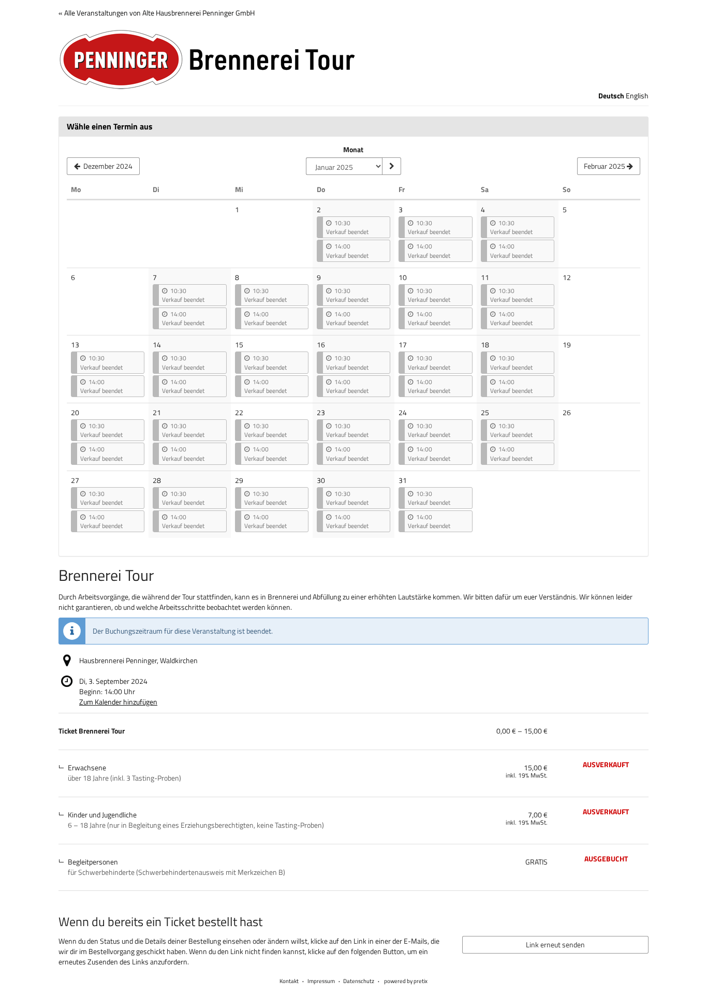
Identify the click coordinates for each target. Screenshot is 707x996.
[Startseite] (353, 59)
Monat (353, 149)
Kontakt (289, 981)
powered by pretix (406, 981)
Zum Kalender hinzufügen (118, 701)
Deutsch (611, 96)
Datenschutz (358, 981)
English (637, 96)
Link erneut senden (555, 944)
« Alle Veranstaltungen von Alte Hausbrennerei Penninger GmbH (156, 12)
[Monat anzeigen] (391, 166)
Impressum (321, 981)
